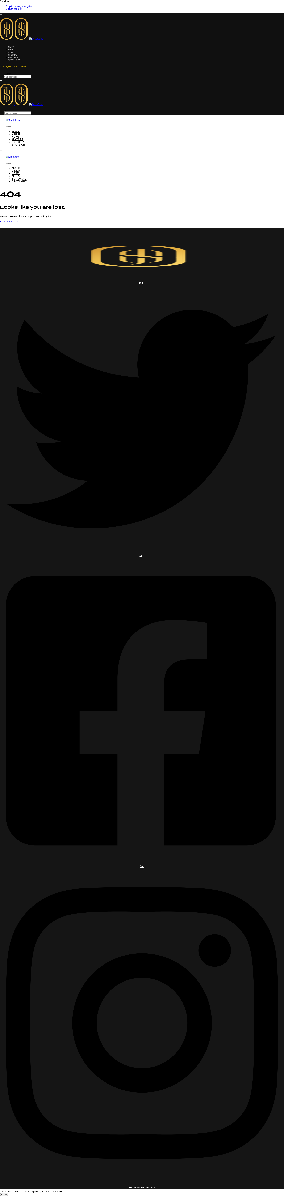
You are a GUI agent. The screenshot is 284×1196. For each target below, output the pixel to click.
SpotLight (14, 60)
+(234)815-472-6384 (13, 66)
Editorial (13, 58)
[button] (1, 14)
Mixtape (12, 55)
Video (11, 50)
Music (11, 47)
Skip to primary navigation (19, 6)
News (11, 52)
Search (7, 74)
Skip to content (13, 9)
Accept (4, 1194)
